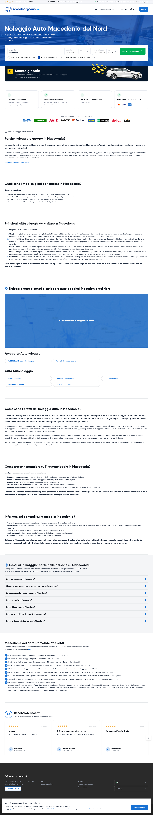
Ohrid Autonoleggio (111, 378)
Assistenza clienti (107, 9)
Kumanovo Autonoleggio (65, 378)
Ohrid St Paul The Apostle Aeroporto (21, 361)
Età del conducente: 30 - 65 (50, 57)
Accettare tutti (139, 807)
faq (29, 649)
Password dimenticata (85, 784)
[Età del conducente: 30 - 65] (39, 57)
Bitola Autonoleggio (15, 378)
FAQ (95, 9)
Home (10, 132)
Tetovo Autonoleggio (64, 384)
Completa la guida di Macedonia (17, 162)
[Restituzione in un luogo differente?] (9, 57)
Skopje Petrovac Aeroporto (66, 361)
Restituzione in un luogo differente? (23, 57)
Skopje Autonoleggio (16, 384)
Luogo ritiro (12, 50)
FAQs (43, 781)
